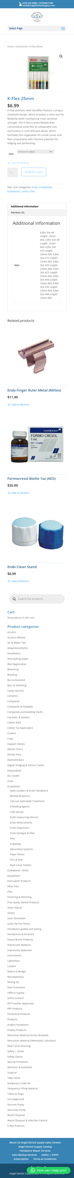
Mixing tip (13, 982)
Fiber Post (13, 886)
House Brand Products (20, 939)
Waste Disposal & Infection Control (27, 1120)
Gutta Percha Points (18, 923)
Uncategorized (15, 1099)
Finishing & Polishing (19, 897)
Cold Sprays (17, 811)
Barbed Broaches (20, 796)
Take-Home (13, 1078)
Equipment (13, 875)
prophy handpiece (18, 1024)
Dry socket (13, 775)
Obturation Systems (21, 849)
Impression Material (19, 944)
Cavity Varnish (15, 690)
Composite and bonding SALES (25, 712)
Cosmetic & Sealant (18, 717)
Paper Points (17, 854)
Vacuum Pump (15, 1104)
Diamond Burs (15, 759)
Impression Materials (19, 950)
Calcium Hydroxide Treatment (27, 801)
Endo (35, 187)
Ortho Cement (15, 998)
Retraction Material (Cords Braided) (27, 1035)
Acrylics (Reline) (16, 637)
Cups (10, 738)
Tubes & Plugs (15, 1093)
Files (32, 191)
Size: (11, 154)
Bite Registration (17, 664)
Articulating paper (17, 658)
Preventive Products (18, 1014)
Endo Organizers (19, 827)
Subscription (21, 1159)
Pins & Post (16, 859)
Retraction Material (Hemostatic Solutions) (31, 1040)
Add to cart (34, 171)
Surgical (12, 1072)
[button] (61, 56)
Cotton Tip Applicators (20, 727)
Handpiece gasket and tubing (24, 929)
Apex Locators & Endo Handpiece (29, 790)
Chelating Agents (20, 806)
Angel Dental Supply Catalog (35, 1146)
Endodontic (22, 46)
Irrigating (15, 843)
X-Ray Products (16, 1125)
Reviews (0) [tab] (17, 212)
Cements (12, 696)
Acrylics (11, 632)
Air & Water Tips (16, 642)
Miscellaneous (15, 976)
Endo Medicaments (21, 822)
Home (10, 46)
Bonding (12, 674)
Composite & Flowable (20, 706)
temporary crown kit (19, 1083)
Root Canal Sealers (20, 865)
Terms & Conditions (44, 1159)
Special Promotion (17, 1061)
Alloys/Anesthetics (17, 648)
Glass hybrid (14, 907)
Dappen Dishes (16, 744)
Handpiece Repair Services (35, 1150)
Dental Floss (14, 754)
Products (12, 1019)
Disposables (14, 770)
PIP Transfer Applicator (20, 1003)
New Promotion (16, 987)
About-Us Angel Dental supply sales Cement (35, 1142)
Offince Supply (15, 992)
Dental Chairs (15, 749)
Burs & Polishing (16, 685)
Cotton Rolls (14, 722)
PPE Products (14, 1008)
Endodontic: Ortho (18, 191)
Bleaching (13, 669)
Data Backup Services (24, 1154)
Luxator (11, 966)
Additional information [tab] (24, 206)
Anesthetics (14, 653)
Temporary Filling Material (22, 1088)
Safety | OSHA (15, 1051)
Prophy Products (16, 1030)
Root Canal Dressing (19, 1046)
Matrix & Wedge (16, 971)
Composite (13, 701)
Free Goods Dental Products (23, 902)
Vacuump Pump (16, 1109)
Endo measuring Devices (24, 817)
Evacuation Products (19, 881)
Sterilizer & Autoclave (19, 1067)
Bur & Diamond (16, 680)
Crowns (11, 733)
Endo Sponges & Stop (22, 833)
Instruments (14, 955)
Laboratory (13, 960)
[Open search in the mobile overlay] (37, 598)
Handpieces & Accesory (20, 934)
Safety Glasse (15, 1056)
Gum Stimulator (16, 918)
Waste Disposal (16, 1115)
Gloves (11, 913)
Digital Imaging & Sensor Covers (25, 765)
